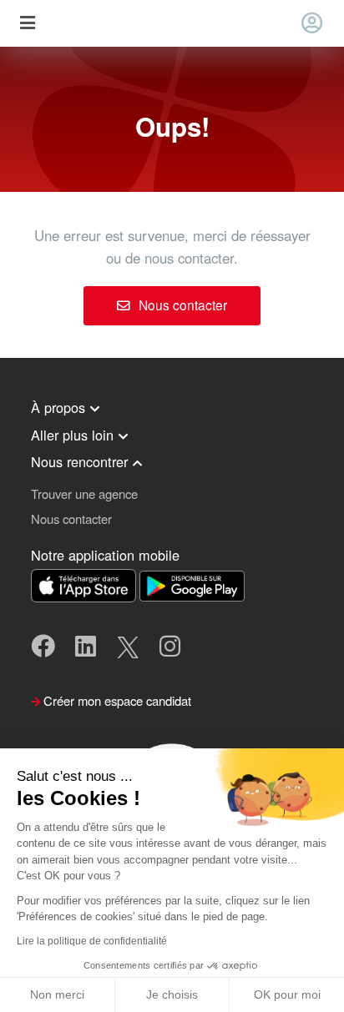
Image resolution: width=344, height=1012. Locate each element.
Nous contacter (181, 304)
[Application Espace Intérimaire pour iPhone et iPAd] (85, 583)
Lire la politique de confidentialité (92, 941)
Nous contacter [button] (71, 518)
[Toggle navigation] (27, 23)
